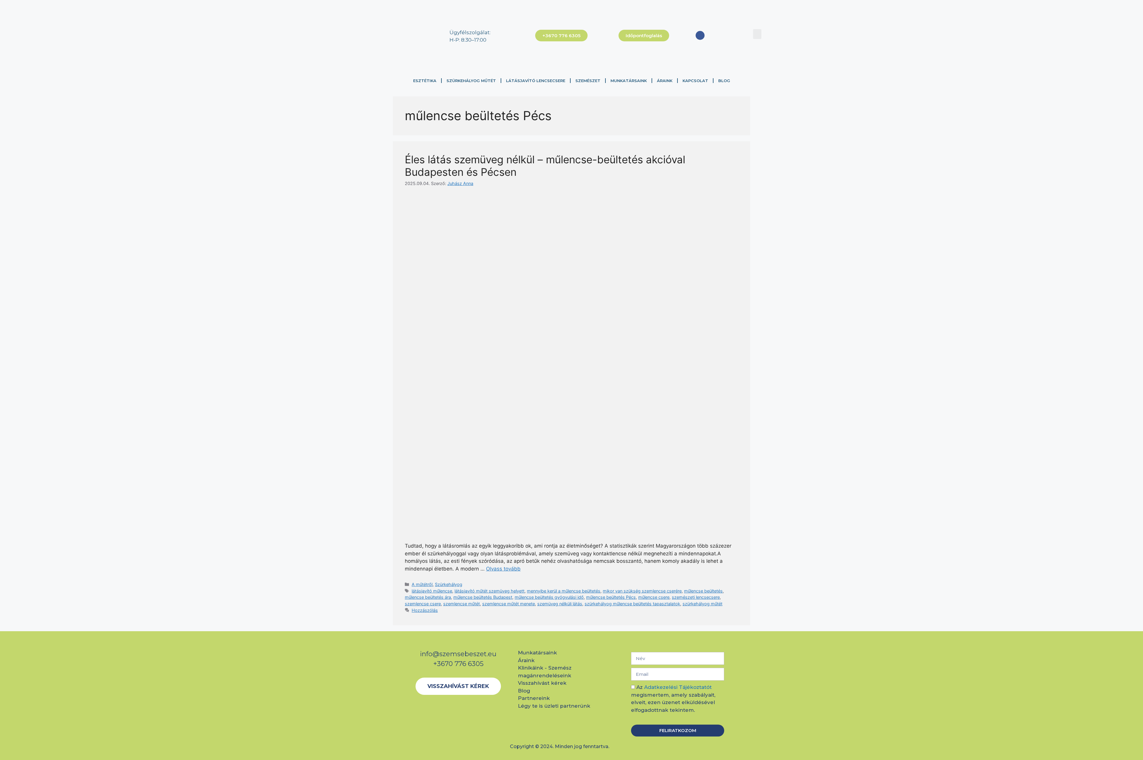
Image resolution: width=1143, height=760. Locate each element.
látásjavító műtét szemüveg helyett (489, 590)
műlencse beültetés (703, 590)
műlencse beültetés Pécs (611, 597)
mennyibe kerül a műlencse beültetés (563, 590)
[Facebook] (700, 35)
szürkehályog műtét (702, 603)
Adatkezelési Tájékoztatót (678, 687)
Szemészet (587, 80)
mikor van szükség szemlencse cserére (642, 590)
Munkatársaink (628, 80)
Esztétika (424, 80)
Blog (724, 80)
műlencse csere (653, 597)
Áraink (664, 80)
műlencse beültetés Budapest (482, 597)
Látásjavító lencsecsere (535, 80)
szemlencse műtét (461, 603)
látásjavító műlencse (432, 590)
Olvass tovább (503, 569)
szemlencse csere (423, 603)
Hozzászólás (425, 610)
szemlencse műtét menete (508, 603)
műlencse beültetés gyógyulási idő (549, 597)
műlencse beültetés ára (428, 597)
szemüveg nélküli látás (559, 603)
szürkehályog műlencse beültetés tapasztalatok (632, 603)
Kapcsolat (695, 80)
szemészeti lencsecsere (696, 597)
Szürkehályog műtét (471, 80)
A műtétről (422, 584)
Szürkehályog (448, 584)
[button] (757, 34)
